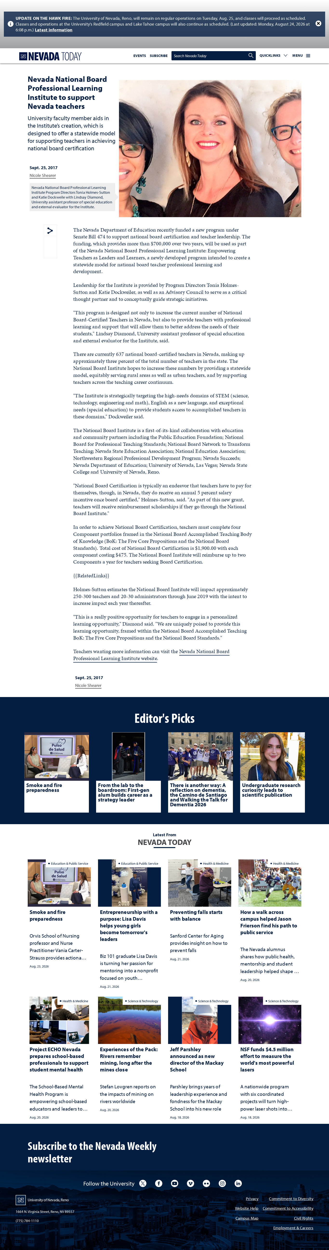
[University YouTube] (174, 1183)
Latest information (54, 30)
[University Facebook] (158, 1183)
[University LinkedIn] (238, 1183)
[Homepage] (49, 56)
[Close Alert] (318, 23)
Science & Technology (143, 1001)
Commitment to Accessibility (288, 1209)
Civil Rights (303, 1218)
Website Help (246, 1209)
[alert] (164, 24)
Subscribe (159, 55)
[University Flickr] (206, 1183)
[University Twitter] (142, 1183)
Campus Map (247, 1218)
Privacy (252, 1199)
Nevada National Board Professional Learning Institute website (151, 655)
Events (139, 55)
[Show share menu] (50, 231)
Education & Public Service (69, 863)
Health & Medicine (216, 863)
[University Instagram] (222, 1183)
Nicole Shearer (43, 175)
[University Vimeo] (190, 1183)
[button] (274, 55)
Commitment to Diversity (291, 1199)
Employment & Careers (293, 1228)
